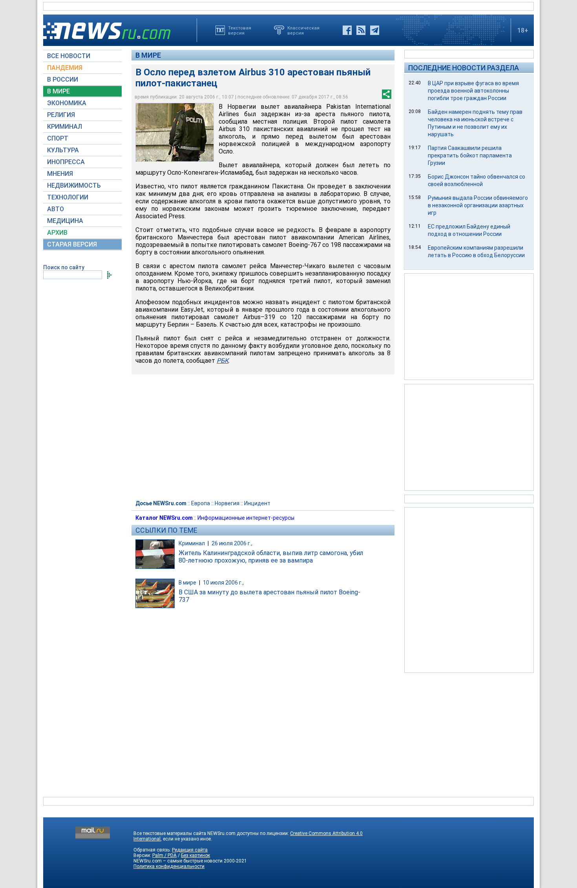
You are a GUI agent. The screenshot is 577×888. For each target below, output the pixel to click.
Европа (200, 503)
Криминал (192, 543)
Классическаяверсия (303, 30)
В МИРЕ (58, 91)
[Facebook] (347, 30)
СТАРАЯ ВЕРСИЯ (72, 244)
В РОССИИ (62, 79)
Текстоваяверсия (239, 30)
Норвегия (227, 503)
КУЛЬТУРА (63, 150)
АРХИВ (57, 232)
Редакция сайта (190, 850)
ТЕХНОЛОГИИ (67, 197)
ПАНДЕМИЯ (64, 67)
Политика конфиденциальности (169, 866)
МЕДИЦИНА (65, 221)
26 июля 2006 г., (232, 543)
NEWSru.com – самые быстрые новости (178, 861)
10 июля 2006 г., (223, 582)
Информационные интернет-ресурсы (245, 518)
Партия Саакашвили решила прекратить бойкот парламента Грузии (470, 155)
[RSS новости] (360, 30)
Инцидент (257, 503)
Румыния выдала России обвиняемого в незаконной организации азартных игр (478, 205)
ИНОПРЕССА (66, 162)
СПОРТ (57, 138)
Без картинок (195, 855)
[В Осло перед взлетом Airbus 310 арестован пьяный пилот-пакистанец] (174, 132)
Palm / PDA (164, 855)
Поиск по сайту (63, 267)
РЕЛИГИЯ (61, 115)
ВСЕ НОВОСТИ (68, 56)
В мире (148, 55)
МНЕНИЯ (60, 173)
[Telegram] (374, 30)
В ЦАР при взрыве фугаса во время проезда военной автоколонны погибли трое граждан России (473, 90)
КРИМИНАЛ (64, 126)
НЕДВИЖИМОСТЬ (74, 185)
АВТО (55, 209)
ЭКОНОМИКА (66, 103)
